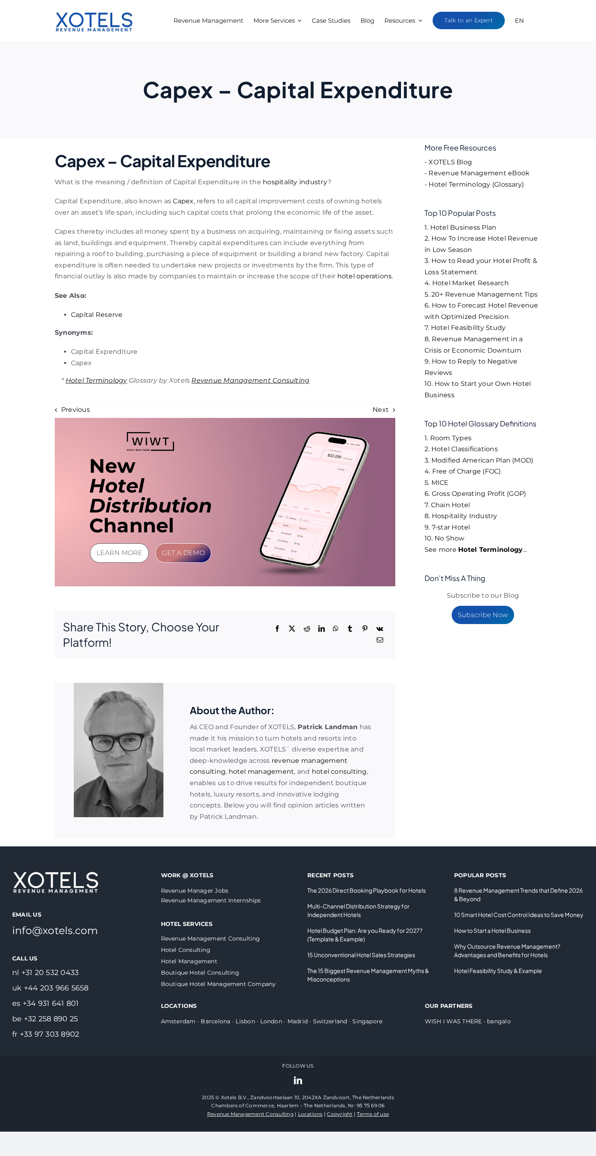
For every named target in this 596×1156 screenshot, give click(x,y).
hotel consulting (339, 771)
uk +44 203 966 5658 (50, 988)
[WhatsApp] (336, 629)
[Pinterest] (365, 629)
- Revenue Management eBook (477, 173)
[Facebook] (277, 629)
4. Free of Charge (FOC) (462, 471)
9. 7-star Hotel (447, 527)
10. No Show (444, 538)
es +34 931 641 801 (45, 1003)
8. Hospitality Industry (460, 516)
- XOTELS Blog (448, 162)
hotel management (261, 771)
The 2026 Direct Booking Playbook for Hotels (366, 890)
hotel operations (364, 276)
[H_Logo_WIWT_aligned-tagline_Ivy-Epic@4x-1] (150, 434)
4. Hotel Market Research (466, 283)
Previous (75, 409)
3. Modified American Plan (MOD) (478, 460)
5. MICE (436, 483)
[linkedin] (298, 1080)
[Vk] (379, 629)
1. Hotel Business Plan (460, 227)
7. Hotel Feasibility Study (465, 328)
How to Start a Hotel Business (492, 930)
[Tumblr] (350, 629)
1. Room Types (448, 438)
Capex (183, 201)
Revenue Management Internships (211, 900)
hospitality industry (295, 182)
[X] (292, 629)
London (271, 1021)
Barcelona (215, 1021)
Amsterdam (178, 1021)
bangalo (499, 1021)
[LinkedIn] (321, 629)
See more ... (475, 549)
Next (381, 409)
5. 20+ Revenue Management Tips (481, 294)
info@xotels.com (55, 930)
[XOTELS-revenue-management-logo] (94, 5)
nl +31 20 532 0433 (45, 972)
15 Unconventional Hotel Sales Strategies (361, 954)
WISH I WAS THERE (453, 1021)
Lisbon (245, 1021)
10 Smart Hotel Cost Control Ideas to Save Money (518, 914)
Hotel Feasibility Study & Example (498, 970)
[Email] (380, 640)
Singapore (367, 1021)
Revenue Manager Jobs (195, 890)
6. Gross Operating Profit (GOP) (475, 493)
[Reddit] (307, 629)
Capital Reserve (97, 315)
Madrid (297, 1021)
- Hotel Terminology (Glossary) (474, 184)
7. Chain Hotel (447, 505)
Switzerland (330, 1021)
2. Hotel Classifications (461, 449)
